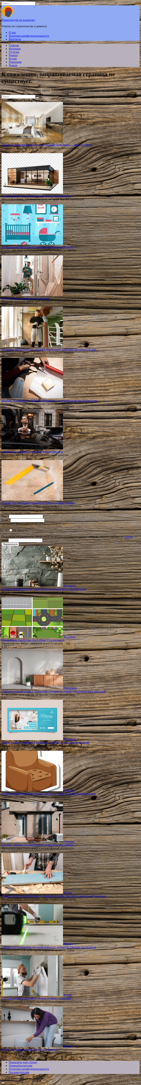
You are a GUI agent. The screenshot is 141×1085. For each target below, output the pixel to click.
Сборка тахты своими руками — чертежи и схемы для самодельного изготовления (53, 895)
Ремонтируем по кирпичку (18, 20)
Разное (13, 65)
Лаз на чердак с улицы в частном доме (25, 298)
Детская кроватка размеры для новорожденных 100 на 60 (37, 247)
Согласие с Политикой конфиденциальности (30, 523)
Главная (14, 45)
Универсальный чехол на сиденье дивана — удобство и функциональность (48, 793)
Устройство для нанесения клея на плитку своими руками (37, 502)
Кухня (13, 58)
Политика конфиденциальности (29, 35)
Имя (5, 516)
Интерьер (15, 48)
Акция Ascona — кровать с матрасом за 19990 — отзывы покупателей (45, 742)
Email (5, 520)
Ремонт (13, 55)
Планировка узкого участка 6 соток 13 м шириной (33, 640)
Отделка (14, 52)
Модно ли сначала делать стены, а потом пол (29, 1049)
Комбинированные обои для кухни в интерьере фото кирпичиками (43, 589)
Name (4, 540)
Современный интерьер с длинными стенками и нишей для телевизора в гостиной (53, 691)
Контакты (15, 39)
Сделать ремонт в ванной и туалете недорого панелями (36, 998)
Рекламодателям (19, 1072)
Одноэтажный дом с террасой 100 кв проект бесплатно (36, 195)
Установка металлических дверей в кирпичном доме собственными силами (48, 349)
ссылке (128, 536)
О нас (12, 32)
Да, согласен (20, 530)
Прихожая (15, 61)
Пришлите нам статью (23, 1062)
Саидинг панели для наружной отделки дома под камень (37, 844)
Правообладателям (20, 1065)
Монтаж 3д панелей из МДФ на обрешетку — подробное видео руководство (49, 400)
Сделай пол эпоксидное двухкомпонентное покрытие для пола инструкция (48, 947)
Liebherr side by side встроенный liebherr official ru (32, 451)
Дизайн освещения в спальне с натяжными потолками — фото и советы (46, 144)
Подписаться (10, 544)
